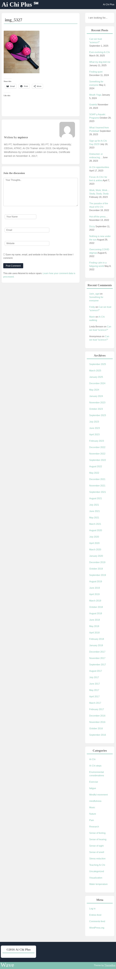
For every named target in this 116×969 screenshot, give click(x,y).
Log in (92, 908)
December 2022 (97, 447)
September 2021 (97, 492)
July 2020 (94, 537)
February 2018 (96, 639)
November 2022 (97, 453)
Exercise (93, 782)
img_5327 (13, 19)
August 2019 (95, 581)
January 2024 (96, 396)
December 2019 (97, 562)
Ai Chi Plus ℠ (20, 4)
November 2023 (97, 402)
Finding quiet (95, 72)
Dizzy (92, 226)
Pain (91, 820)
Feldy (92, 307)
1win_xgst (94, 294)
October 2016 (96, 728)
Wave (7, 965)
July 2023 (94, 422)
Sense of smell (96, 852)
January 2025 (96, 377)
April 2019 (94, 594)
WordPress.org (96, 928)
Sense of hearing (97, 839)
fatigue (92, 788)
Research (94, 826)
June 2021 (94, 511)
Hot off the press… (98, 216)
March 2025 (95, 370)
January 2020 (96, 556)
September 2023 (97, 415)
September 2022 (97, 460)
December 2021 (97, 479)
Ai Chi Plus (108, 4)
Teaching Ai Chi (97, 865)
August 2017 (95, 671)
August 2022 (95, 466)
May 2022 (94, 473)
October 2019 (96, 569)
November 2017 (97, 658)
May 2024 (94, 390)
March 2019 (95, 600)
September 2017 (97, 664)
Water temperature (98, 884)
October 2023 (96, 409)
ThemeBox (109, 965)
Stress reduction (97, 858)
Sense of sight (96, 846)
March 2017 (95, 703)
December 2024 (97, 383)
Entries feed (95, 915)
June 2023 (94, 428)
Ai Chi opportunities (99, 167)
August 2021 (95, 498)
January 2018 (96, 645)
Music (92, 807)
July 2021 (94, 505)
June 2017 (94, 684)
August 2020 (95, 530)
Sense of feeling (97, 833)
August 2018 (95, 613)
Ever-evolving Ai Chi (99, 52)
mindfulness (95, 801)
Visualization (95, 878)
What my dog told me (99, 62)
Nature (92, 814)
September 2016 (97, 735)
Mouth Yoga (95, 95)
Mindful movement (98, 794)
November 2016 (97, 722)
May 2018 (94, 626)
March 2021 (95, 524)
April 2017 (94, 696)
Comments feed (97, 921)
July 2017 (94, 677)
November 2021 (97, 485)
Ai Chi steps (95, 765)
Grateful (93, 104)
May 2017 (94, 690)
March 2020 (95, 549)
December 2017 (97, 652)
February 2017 (96, 709)
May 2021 (94, 517)
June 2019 (94, 588)
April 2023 (94, 434)
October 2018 (96, 607)
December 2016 (97, 716)
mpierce (23, 137)
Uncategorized (96, 871)
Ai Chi (92, 759)
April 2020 (94, 543)
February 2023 (96, 441)
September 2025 (97, 364)
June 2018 (94, 620)
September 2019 (97, 575)
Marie (92, 317)
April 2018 (94, 632)
